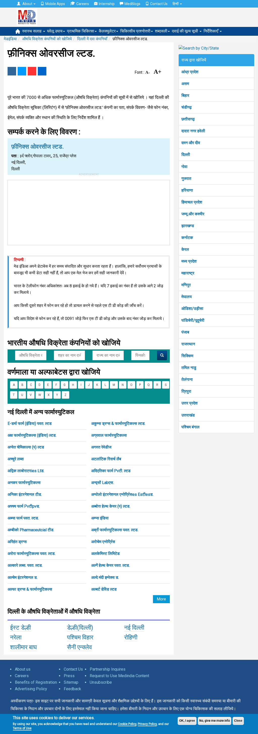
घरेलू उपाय (54, 31)
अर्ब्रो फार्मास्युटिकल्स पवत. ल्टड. (114, 529)
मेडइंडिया (10, 38)
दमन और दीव (190, 142)
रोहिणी (130, 637)
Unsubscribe (101, 682)
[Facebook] (12, 71)
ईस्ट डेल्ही (20, 627)
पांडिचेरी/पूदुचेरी (192, 320)
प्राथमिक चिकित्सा (80, 31)
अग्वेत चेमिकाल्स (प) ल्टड (26, 447)
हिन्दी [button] (176, 4)
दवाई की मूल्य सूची (185, 31)
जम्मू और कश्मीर (192, 214)
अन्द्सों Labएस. (102, 482)
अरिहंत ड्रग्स (17, 541)
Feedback (72, 688)
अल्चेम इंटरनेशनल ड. (23, 577)
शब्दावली (161, 31)
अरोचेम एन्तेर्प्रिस (103, 541)
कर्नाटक (187, 237)
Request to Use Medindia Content (119, 675)
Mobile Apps (55, 4)
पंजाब (185, 332)
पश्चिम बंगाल (190, 427)
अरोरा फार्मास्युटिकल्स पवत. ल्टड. (31, 553)
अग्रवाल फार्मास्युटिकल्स (109, 435)
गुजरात (186, 178)
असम (185, 83)
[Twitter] (22, 71)
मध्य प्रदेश (189, 261)
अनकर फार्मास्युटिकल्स (24, 482)
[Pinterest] (32, 71)
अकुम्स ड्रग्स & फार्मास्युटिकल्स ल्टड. (118, 423)
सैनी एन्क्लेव (79, 647)
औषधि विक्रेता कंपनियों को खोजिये (47, 38)
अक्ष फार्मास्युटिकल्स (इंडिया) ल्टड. (32, 435)
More (161, 599)
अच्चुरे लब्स (16, 459)
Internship (107, 4)
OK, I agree (187, 720)
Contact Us (159, 4)
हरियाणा (187, 190)
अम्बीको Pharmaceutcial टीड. (31, 529)
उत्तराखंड (188, 415)
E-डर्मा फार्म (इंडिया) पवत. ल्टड (30, 423)
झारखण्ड (187, 225)
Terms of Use (22, 728)
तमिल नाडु (188, 367)
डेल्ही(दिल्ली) (80, 627)
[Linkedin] (42, 71)
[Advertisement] (88, 211)
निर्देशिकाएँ (211, 31)
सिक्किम (187, 355)
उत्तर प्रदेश (189, 403)
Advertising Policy (31, 688)
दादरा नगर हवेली (193, 131)
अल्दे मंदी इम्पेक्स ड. (105, 577)
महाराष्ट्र (187, 273)
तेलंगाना (187, 379)
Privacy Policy (147, 724)
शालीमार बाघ (23, 647)
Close (238, 720)
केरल (185, 249)
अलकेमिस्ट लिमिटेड (105, 553)
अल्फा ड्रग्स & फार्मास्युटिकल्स (30, 589)
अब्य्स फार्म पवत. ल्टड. (23, 518)
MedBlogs (132, 4)
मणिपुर (186, 284)
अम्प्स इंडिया (100, 518)
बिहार (185, 95)
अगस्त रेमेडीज (101, 447)
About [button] (27, 4)
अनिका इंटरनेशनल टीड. (25, 494)
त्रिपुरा (186, 391)
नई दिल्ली (134, 627)
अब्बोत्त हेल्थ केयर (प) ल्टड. (110, 506)
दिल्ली (185, 154)
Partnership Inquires (107, 669)
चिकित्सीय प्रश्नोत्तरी (135, 31)
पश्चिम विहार (80, 637)
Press (69, 675)
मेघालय (186, 296)
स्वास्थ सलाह (32, 31)
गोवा (184, 166)
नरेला (15, 637)
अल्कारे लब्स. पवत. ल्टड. (25, 565)
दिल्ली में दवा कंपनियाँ (92, 38)
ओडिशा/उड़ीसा (192, 308)
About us (22, 669)
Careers (82, 4)
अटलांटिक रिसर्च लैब (106, 459)
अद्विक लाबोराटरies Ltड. (26, 470)
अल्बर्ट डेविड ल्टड (104, 589)
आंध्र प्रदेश (189, 71)
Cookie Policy (127, 724)
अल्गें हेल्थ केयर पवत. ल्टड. (110, 565)
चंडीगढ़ (186, 107)
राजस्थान (188, 344)
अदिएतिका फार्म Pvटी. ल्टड (111, 470)
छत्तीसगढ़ (188, 119)
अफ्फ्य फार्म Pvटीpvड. (24, 506)
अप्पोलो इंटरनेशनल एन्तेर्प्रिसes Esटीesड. (122, 494)
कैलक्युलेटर (107, 31)
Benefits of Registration (36, 682)
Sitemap (71, 682)
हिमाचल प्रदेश (191, 202)
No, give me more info (214, 720)
